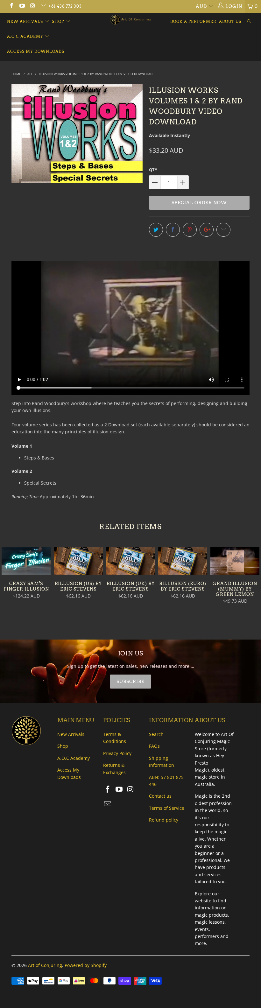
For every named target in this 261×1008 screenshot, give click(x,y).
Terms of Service (166, 808)
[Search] (248, 21)
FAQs (154, 746)
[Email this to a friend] (223, 230)
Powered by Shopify (86, 965)
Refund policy (163, 820)
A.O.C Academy (26, 36)
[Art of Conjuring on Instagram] (32, 6)
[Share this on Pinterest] (190, 230)
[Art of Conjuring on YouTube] (22, 6)
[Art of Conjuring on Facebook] (11, 6)
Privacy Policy (117, 753)
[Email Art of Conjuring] (43, 6)
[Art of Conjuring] (130, 19)
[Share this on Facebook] (173, 230)
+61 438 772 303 (65, 6)
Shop (58, 21)
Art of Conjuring (45, 965)
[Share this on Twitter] (156, 230)
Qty (153, 169)
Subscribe (130, 681)
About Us (230, 21)
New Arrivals (25, 21)
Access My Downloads (35, 51)
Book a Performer (193, 21)
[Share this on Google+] (207, 230)
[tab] (130, 682)
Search (156, 734)
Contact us (160, 796)
